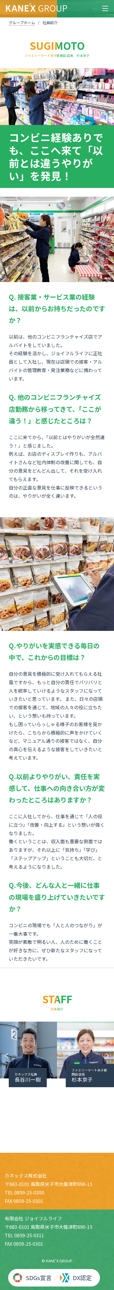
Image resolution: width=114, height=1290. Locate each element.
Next (106, 1055)
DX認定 (82, 1277)
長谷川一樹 (28, 1077)
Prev (7, 1055)
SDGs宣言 (39, 1277)
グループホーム (22, 22)
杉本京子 (89, 1075)
